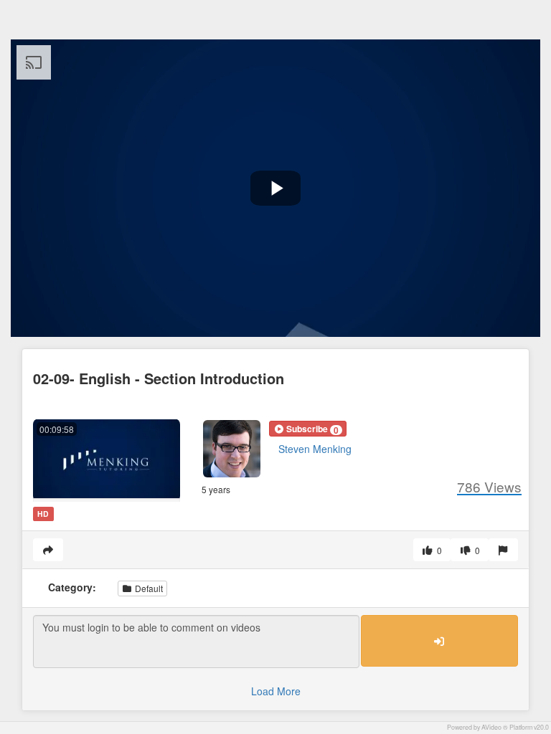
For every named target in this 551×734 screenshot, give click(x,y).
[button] (308, 429)
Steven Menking (315, 449)
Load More (276, 691)
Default (148, 588)
